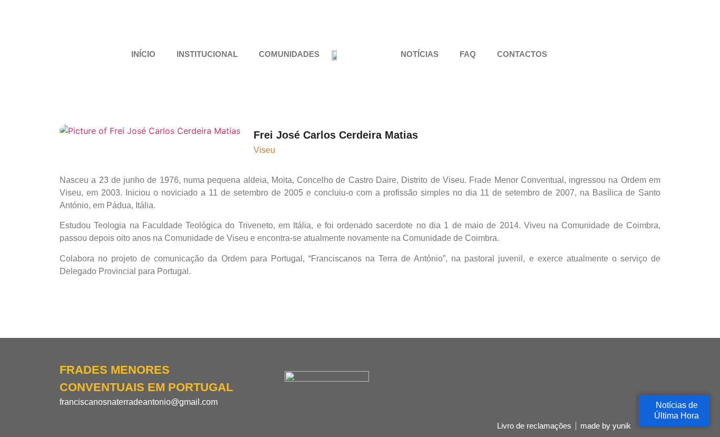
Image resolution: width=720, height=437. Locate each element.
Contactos (522, 54)
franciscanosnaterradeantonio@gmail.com (139, 401)
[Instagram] (592, 54)
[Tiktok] (629, 54)
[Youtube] (610, 54)
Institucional (207, 54)
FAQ (468, 54)
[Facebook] (573, 54)
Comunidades (289, 54)
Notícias (420, 54)
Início (143, 54)
